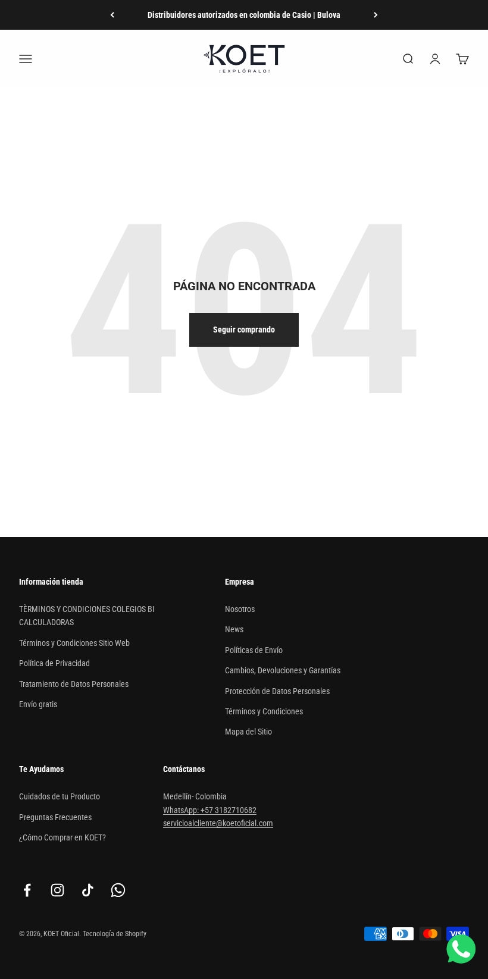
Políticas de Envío (254, 650)
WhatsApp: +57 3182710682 (209, 810)
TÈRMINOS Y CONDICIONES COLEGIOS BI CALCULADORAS (87, 615)
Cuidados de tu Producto (59, 796)
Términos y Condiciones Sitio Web (74, 643)
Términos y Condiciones (264, 711)
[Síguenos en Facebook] (27, 890)
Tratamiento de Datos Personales (74, 684)
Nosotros (240, 609)
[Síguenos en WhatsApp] (118, 890)
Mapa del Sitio (248, 731)
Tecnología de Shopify (114, 934)
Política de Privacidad (54, 663)
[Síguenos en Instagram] (57, 890)
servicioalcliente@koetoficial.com (218, 823)
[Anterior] (112, 14)
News (234, 629)
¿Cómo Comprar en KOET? (62, 837)
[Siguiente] (376, 14)
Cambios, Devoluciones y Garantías (282, 670)
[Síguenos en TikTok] (88, 890)
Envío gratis (38, 704)
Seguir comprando (244, 329)
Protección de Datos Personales (277, 691)
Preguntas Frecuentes (55, 817)
